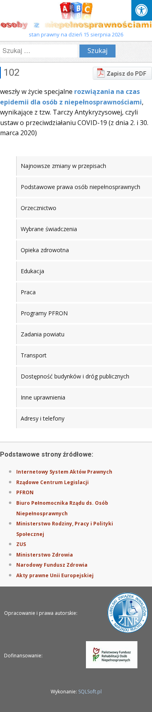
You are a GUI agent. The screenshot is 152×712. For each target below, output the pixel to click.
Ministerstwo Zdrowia (44, 554)
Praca (28, 292)
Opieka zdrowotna (45, 250)
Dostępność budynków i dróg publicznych (75, 376)
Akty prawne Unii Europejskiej (55, 575)
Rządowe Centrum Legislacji (52, 482)
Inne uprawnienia (43, 397)
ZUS (21, 544)
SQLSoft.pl (90, 691)
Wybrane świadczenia (49, 229)
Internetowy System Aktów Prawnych (64, 471)
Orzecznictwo (38, 208)
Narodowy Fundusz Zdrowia (52, 564)
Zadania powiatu (42, 334)
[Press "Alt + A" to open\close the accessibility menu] (141, 10)
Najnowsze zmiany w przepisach (63, 166)
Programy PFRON (44, 313)
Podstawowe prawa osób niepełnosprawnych (80, 187)
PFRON (25, 492)
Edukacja (32, 271)
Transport (34, 355)
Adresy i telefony (42, 418)
